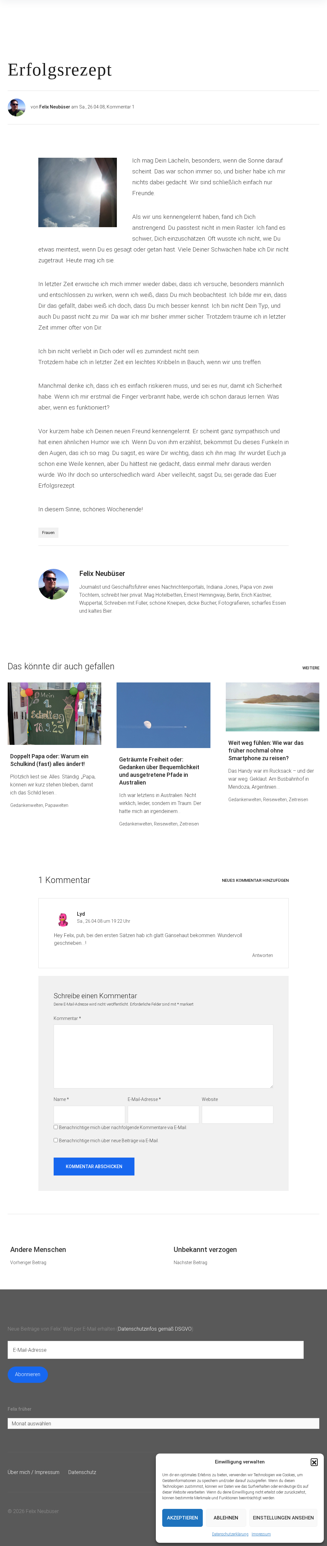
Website (210, 1099)
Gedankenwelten (26, 805)
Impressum (261, 1534)
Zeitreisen (189, 823)
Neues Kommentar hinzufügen (255, 880)
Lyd (81, 914)
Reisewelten (166, 823)
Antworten (262, 955)
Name (61, 1099)
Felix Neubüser (54, 106)
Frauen (48, 532)
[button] (314, 1462)
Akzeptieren (182, 1518)
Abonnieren (27, 1374)
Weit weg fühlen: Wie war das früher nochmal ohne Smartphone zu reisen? (266, 750)
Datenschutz (82, 1472)
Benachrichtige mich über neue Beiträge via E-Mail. (109, 1140)
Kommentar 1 (120, 106)
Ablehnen (226, 1518)
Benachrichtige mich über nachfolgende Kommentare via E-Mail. (123, 1127)
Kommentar (67, 1018)
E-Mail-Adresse (144, 1099)
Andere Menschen (38, 1250)
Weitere (310, 668)
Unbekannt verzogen (205, 1250)
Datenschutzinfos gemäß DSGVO (155, 1329)
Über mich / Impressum (33, 1472)
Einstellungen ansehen (283, 1518)
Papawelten (56, 805)
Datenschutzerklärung (230, 1534)
